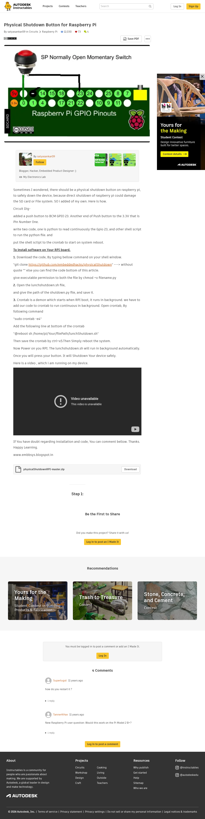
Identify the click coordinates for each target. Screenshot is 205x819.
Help (136, 778)
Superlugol (60, 680)
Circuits (33, 31)
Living (100, 773)
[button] (147, 39)
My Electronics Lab (34, 177)
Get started (140, 773)
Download (130, 469)
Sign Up (193, 6)
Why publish (141, 767)
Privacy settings (95, 812)
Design (79, 778)
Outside (101, 778)
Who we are (140, 788)
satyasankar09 (16, 31)
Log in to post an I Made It (102, 542)
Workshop (81, 773)
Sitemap (138, 783)
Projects (48, 6)
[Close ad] (202, 77)
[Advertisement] (181, 122)
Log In (177, 6)
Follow (40, 162)
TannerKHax (60, 714)
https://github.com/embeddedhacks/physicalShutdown (70, 264)
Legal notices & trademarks (180, 812)
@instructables (189, 767)
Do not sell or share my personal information (134, 812)
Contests (64, 6)
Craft (78, 783)
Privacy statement (71, 812)
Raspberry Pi (49, 31)
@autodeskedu (189, 775)
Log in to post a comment (102, 744)
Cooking (102, 767)
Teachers (80, 6)
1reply (51, 700)
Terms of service (47, 812)
